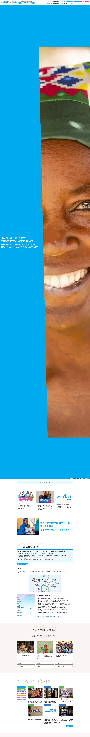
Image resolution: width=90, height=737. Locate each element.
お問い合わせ (75, 1)
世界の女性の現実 (49, 3)
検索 (69, 1)
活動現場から (21, 689)
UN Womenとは (56, 3)
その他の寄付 (20, 666)
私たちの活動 (73, 3)
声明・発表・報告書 (21, 691)
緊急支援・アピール (21, 693)
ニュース (77, 3)
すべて (21, 687)
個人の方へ (50, 1)
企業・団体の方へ (55, 1)
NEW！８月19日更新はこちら (45, 482)
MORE (68, 726)
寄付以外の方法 (40, 666)
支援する (61, 3)
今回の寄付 (39, 663)
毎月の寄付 (19, 663)
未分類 (21, 699)
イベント (21, 695)
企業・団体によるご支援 (60, 666)
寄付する (84, 1)
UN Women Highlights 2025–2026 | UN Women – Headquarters (50, 616)
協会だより (22, 697)
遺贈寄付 (57, 663)
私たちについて (67, 3)
